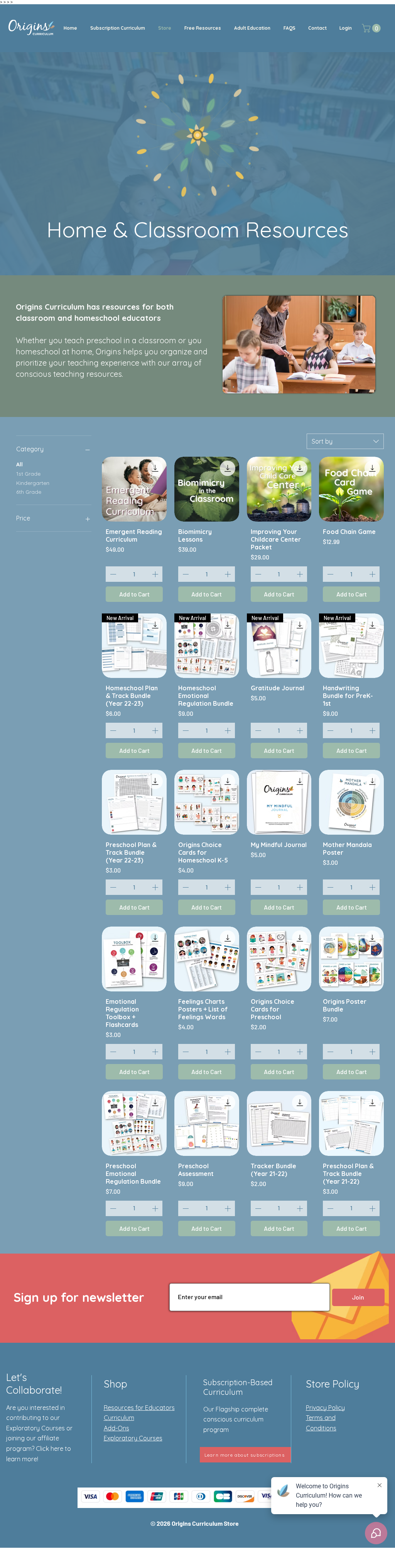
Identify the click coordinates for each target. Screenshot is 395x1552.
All (19, 464)
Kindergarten (32, 482)
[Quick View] (134, 489)
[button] (118, 28)
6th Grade (28, 491)
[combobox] (345, 441)
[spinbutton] (134, 574)
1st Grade (28, 473)
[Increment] (155, 574)
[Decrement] (112, 574)
